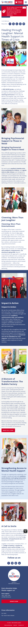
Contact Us (21, 625)
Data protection (8, 625)
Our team (3, 613)
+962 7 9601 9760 (5, 595)
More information (12, 14)
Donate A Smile (20, 2)
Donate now (14, 601)
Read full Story (8, 430)
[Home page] (14, 575)
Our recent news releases (7, 615)
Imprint (15, 625)
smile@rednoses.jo (6, 597)
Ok (24, 8)
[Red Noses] (7, 2)
